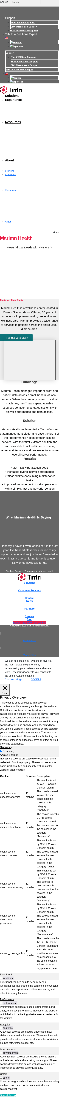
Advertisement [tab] (8, 1049)
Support (10, 18)
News (29, 601)
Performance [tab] (7, 999)
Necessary (9, 751)
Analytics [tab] (5, 1024)
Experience (13, 99)
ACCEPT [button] (36, 679)
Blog (29, 619)
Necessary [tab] (6, 747)
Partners (29, 608)
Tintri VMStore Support (23, 22)
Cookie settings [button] (13, 679)
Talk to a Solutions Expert (21, 34)
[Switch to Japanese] (16, 46)
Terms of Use (29, 655)
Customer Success (29, 590)
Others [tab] (3, 1074)
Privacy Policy (29, 640)
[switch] (1, 978)
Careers (29, 616)
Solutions (12, 95)
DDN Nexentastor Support (24, 30)
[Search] (45, 3)
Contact (29, 598)
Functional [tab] (6, 974)
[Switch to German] (16, 42)
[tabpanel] (29, 863)
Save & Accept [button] (8, 1095)
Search (4, 2)
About (9, 160)
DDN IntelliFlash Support (24, 26)
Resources (13, 122)
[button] (56, 231)
